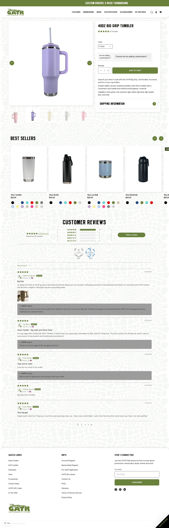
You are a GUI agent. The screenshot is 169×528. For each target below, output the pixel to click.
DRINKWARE (88, 12)
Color (100, 42)
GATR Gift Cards (15, 488)
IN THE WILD (140, 12)
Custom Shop (13, 484)
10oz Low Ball (92, 195)
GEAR (98, 12)
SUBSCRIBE (137, 482)
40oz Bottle (54, 195)
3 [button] (85, 425)
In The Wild (12, 493)
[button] (104, 31)
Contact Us (66, 479)
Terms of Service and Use (72, 493)
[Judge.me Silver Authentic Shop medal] (78, 252)
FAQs (64, 484)
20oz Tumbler (16, 195)
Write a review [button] (131, 235)
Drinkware (12, 470)
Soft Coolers (13, 465)
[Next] (89, 63)
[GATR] (15, 12)
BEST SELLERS (23, 138)
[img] (22, 272)
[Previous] (12, 63)
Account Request (68, 461)
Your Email (118, 469)
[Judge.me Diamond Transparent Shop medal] (90, 252)
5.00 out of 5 (44, 234)
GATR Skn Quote (68, 474)
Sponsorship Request (70, 465)
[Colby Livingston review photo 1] (22, 296)
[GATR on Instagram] (120, 490)
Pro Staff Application (70, 470)
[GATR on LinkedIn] (124, 490)
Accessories (126, 12)
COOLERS (76, 12)
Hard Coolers (13, 461)
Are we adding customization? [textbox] (105, 56)
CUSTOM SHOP (110, 12)
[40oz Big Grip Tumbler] (50, 63)
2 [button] (81, 425)
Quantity (101, 65)
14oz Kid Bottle (132, 195)
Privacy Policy (67, 497)
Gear (10, 474)
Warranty (65, 488)
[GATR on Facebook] (116, 490)
